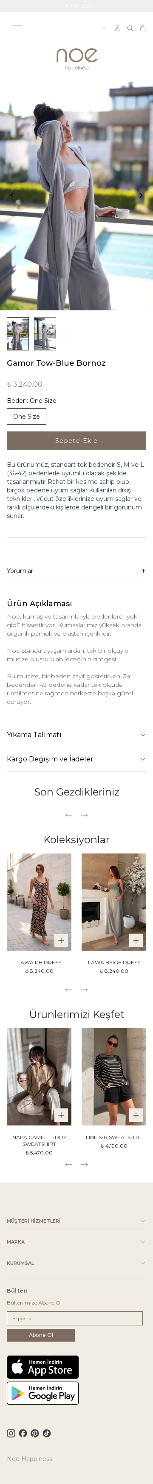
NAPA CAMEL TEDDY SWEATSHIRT (39, 1140)
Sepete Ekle (76, 441)
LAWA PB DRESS (39, 962)
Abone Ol (41, 1335)
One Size (26, 416)
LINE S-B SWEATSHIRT (114, 1137)
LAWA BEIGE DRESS (114, 962)
